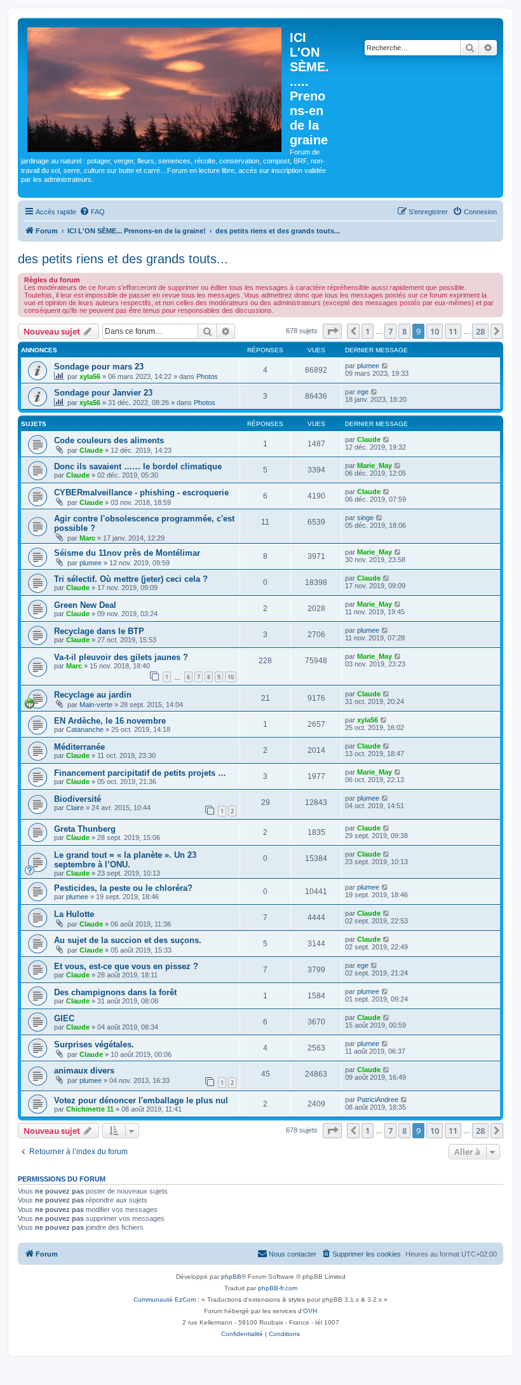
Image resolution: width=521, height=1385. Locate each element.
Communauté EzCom (164, 1299)
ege (363, 392)
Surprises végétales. (94, 1044)
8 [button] (404, 331)
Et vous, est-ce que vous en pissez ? (126, 966)
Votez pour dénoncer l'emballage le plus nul (141, 1100)
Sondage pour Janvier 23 (103, 392)
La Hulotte (74, 914)
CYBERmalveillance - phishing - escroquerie (141, 492)
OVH (310, 1310)
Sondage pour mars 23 (99, 366)
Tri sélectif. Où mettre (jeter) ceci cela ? (131, 579)
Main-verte (95, 704)
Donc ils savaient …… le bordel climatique (138, 466)
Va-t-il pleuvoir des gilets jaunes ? (121, 657)
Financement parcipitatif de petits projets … (140, 773)
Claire (75, 807)
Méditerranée (79, 747)
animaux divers (84, 1070)
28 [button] (480, 331)
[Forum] (155, 87)
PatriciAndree (377, 1099)
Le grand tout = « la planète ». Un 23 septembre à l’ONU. (125, 859)
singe (365, 517)
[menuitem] (92, 211)
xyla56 (89, 376)
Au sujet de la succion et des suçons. (127, 940)
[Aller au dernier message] (385, 365)
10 (230, 677)
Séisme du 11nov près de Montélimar (127, 553)
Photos (207, 376)
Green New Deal (85, 605)
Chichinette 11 (90, 1109)
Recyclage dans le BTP (99, 631)
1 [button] (367, 331)
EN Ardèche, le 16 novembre (110, 721)
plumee (368, 365)
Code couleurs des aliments (109, 440)
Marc (87, 538)
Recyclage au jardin (93, 694)
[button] (332, 331)
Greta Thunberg (85, 829)
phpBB (231, 1276)
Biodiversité (77, 799)
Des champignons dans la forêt (115, 992)
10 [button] (434, 331)
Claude (91, 450)
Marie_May (374, 465)
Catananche (85, 729)
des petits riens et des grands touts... (123, 259)
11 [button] (453, 331)
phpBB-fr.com (277, 1288)
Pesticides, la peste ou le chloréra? (123, 888)
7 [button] (390, 331)
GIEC (64, 1018)
